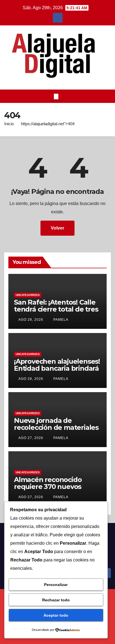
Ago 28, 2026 (30, 320)
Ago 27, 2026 (30, 438)
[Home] (8, 96)
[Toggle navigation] (56, 96)
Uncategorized (28, 294)
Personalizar (56, 584)
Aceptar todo (56, 615)
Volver (57, 228)
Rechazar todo (56, 600)
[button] (105, 96)
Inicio (9, 123)
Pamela (60, 320)
